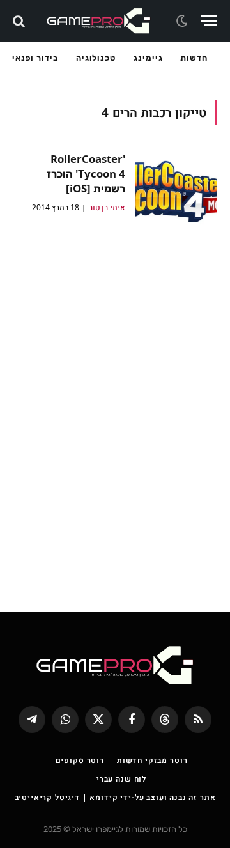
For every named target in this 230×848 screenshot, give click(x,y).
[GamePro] (98, 21)
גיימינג (148, 57)
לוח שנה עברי (121, 778)
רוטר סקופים (80, 760)
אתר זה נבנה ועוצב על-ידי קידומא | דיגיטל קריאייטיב (115, 797)
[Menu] (209, 20)
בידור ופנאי (35, 57)
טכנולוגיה (96, 57)
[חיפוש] (20, 20)
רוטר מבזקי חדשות (152, 760)
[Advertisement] (115, 414)
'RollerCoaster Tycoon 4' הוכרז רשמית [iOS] (86, 173)
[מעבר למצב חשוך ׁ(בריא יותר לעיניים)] (183, 21)
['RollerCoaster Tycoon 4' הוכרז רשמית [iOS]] (176, 192)
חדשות (194, 57)
